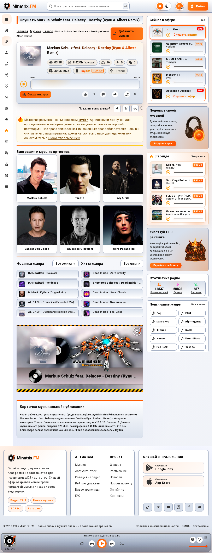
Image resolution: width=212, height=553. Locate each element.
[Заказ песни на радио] (7, 175)
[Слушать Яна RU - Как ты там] (168, 172)
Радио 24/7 (18, 500)
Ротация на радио (87, 477)
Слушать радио (185, 34)
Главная (22, 31)
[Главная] (7, 30)
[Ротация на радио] (7, 97)
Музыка (35, 31)
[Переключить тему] (163, 6)
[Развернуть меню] (7, 19)
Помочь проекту (121, 483)
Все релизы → (65, 263)
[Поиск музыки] (125, 6)
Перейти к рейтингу (165, 265)
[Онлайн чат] (7, 153)
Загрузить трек (163, 143)
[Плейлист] (199, 540)
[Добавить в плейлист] (127, 94)
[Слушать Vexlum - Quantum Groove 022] (168, 51)
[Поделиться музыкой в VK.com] (135, 108)
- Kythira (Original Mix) (47, 292)
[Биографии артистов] (7, 120)
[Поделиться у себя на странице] (115, 94)
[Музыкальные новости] (7, 142)
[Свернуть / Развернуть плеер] (205, 537)
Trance (48, 31)
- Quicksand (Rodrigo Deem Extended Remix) (62, 311)
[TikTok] (147, 507)
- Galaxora (42, 273)
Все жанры (198, 304)
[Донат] (7, 164)
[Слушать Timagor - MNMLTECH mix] (168, 67)
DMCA (186, 526)
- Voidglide (43, 282)
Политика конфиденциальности (157, 526)
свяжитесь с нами (91, 133)
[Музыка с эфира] (7, 75)
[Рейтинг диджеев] (7, 53)
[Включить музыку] (102, 543)
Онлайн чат (118, 489)
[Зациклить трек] (83, 543)
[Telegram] (158, 507)
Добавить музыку (126, 33)
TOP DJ (15, 508)
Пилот (177, 29)
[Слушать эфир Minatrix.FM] (168, 35)
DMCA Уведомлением (64, 138)
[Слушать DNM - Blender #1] (168, 82)
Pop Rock (162, 347)
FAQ (77, 495)
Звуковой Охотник (178, 90)
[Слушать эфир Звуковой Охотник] (168, 96)
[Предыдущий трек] (92, 543)
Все (202, 20)
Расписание (118, 471)
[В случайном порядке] (121, 543)
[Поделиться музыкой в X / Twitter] (126, 108)
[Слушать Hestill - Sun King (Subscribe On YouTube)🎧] (168, 188)
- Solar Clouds (109, 292)
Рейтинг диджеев (87, 483)
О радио (115, 464)
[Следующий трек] (112, 543)
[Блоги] (7, 131)
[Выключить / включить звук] (193, 540)
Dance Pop (163, 321)
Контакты (117, 495)
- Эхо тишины (124, 282)
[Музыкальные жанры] (7, 108)
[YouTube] (168, 507)
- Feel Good (108, 311)
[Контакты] (7, 186)
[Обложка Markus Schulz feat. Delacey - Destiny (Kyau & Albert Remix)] (30, 56)
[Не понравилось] (103, 94)
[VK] (199, 507)
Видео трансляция (88, 489)
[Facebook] (189, 507)
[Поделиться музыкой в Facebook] (117, 108)
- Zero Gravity (109, 273)
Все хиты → (132, 263)
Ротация (34, 508)
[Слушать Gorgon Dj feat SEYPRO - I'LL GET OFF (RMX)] (168, 203)
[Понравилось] (85, 94)
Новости (116, 477)
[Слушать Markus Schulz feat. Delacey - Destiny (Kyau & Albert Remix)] (23, 84)
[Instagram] (178, 507)
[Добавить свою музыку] (7, 64)
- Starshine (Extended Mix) (51, 302)
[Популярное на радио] (7, 86)
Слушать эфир (184, 96)
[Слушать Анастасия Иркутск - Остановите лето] (168, 219)
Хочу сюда (198, 156)
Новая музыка (43, 500)
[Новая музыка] (7, 41)
